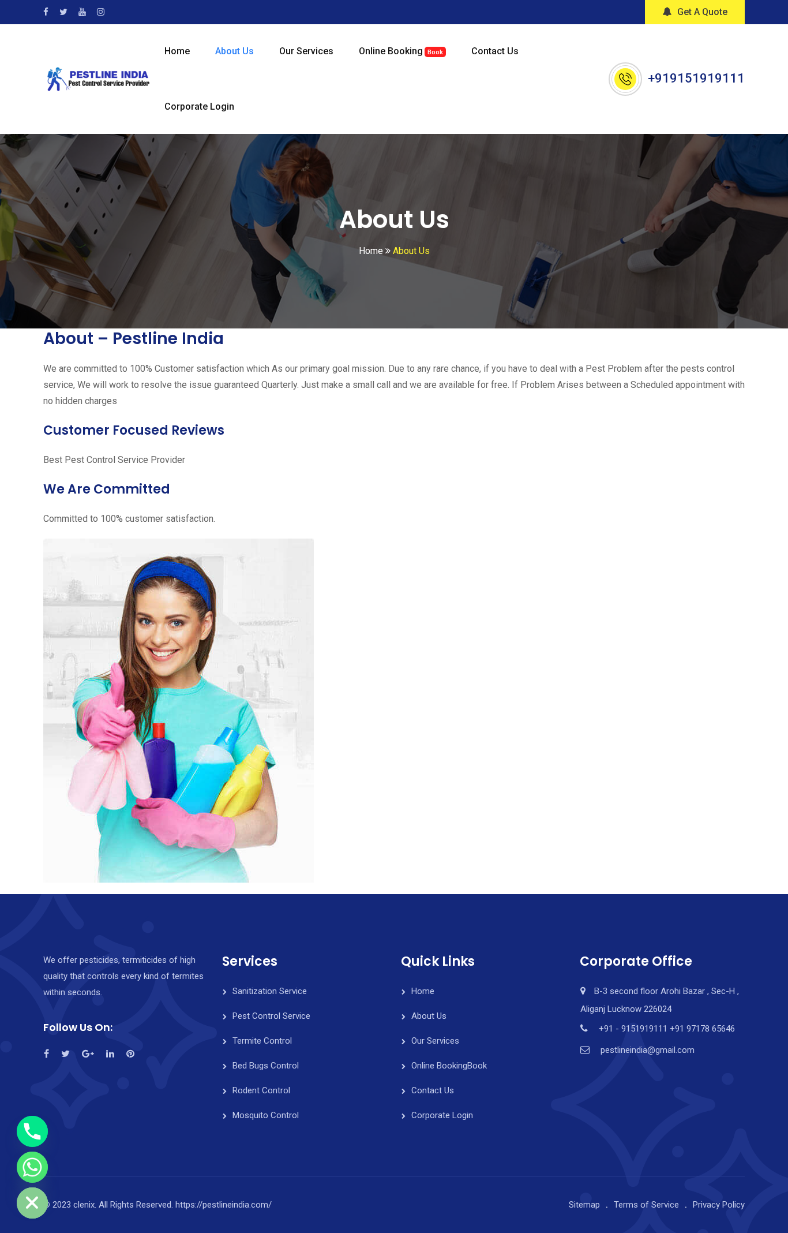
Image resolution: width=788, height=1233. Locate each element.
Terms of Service (646, 1205)
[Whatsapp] (32, 1167)
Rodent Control (261, 1090)
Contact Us (495, 51)
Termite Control (262, 1041)
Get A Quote (702, 11)
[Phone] (32, 1131)
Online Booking (401, 51)
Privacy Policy (719, 1205)
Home (177, 51)
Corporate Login (199, 106)
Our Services (306, 51)
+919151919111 (696, 78)
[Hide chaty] (32, 1203)
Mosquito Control (265, 1115)
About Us (234, 51)
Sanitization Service (269, 991)
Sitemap (584, 1205)
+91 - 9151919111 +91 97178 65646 (667, 1028)
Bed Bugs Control (265, 1065)
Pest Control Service (271, 1016)
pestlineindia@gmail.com (648, 1050)
